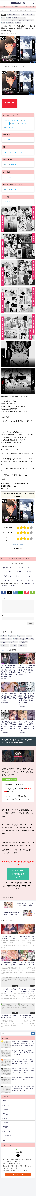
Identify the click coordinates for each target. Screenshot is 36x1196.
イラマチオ (21, 20)
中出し (32, 14)
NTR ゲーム (5, 1105)
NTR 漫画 (5, 1122)
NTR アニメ (5, 1101)
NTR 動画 (5, 1109)
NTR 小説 (5, 1118)
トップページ (4, 6)
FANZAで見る (18, 544)
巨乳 (4, 17)
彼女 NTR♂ (16, 17)
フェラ (9, 17)
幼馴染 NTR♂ (6, 20)
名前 (3, 615)
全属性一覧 (10, 6)
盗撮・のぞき (30, 20)
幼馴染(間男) (11, 22)
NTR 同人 (3, 14)
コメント (5, 598)
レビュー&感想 (28, 6)
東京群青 (19, 22)
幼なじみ (14, 20)
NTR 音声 (5, 1127)
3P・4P (23, 17)
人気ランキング (6, 1140)
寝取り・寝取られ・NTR (14, 14)
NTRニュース (6, 1131)
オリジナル (25, 14)
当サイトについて (18, 1174)
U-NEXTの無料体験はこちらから (18, 874)
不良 (4, 22)
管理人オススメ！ (19, 6)
